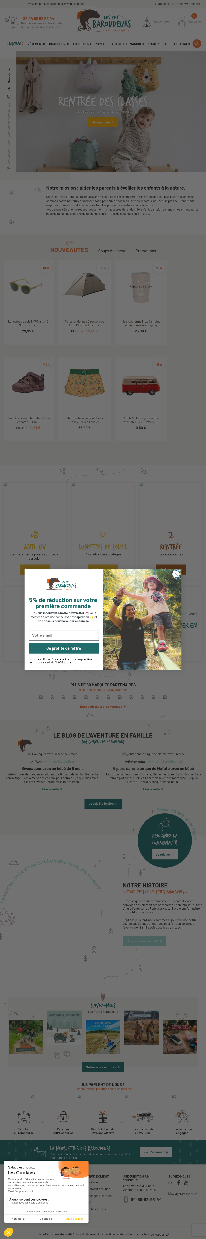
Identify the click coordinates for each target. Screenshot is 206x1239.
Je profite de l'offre (63, 648)
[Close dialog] (176, 574)
